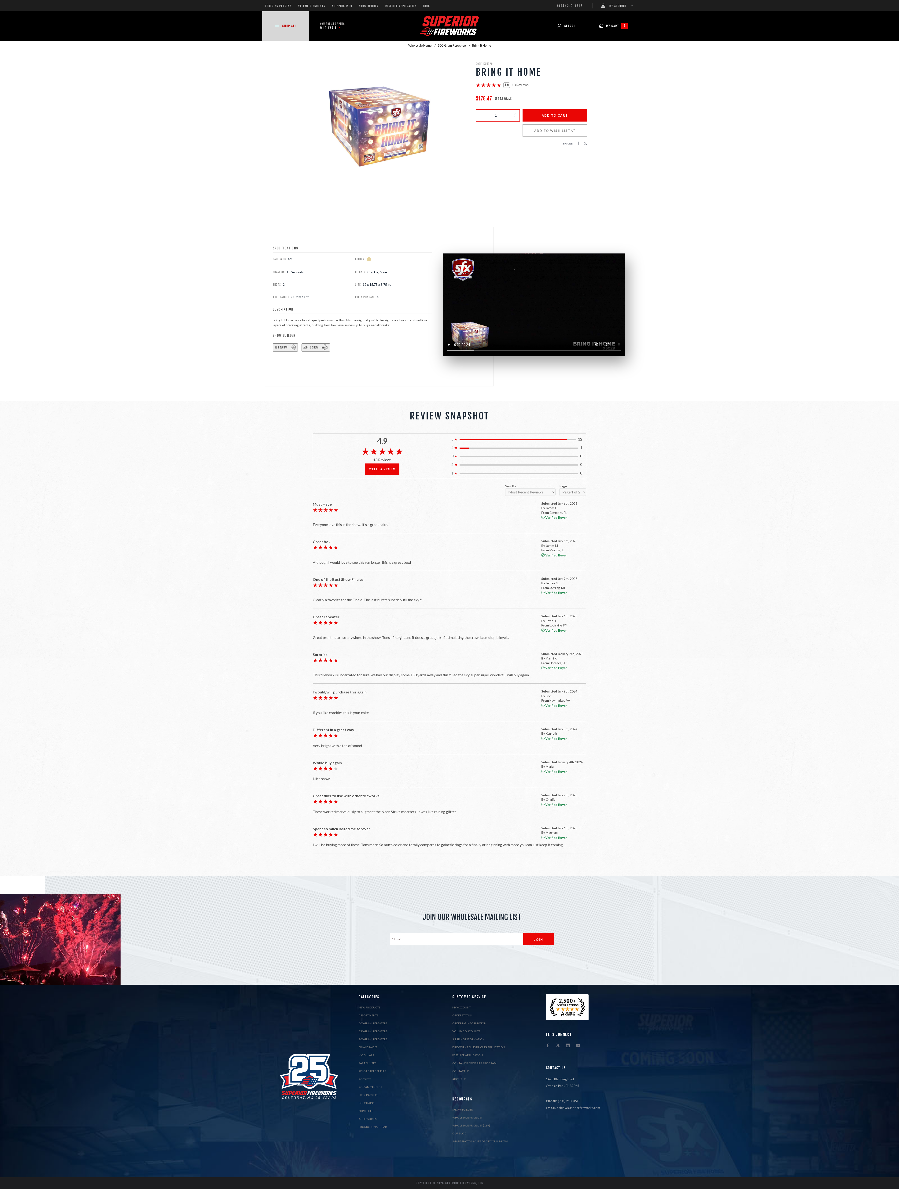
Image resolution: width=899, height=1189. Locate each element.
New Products (369, 1007)
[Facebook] (548, 1045)
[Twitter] (558, 1045)
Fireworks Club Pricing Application (478, 1047)
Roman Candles (370, 1087)
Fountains (366, 1103)
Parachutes (367, 1063)
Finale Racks (368, 1047)
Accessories (367, 1119)
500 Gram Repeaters (373, 1023)
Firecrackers (368, 1095)
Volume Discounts (311, 6)
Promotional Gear (373, 1127)
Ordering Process (278, 6)
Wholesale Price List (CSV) (471, 1125)
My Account (461, 1007)
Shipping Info (342, 6)
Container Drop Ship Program (474, 1063)
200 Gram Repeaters (373, 1039)
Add (555, 115)
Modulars (366, 1055)
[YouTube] (578, 1045)
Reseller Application (401, 6)
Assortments (368, 1015)
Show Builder (369, 6)
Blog (426, 6)
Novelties (366, 1111)
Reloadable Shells (372, 1071)
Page (563, 486)
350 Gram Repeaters (373, 1031)
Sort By (510, 486)
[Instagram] (568, 1045)
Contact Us (460, 1071)
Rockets (365, 1079)
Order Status (462, 1015)
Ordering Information (469, 1023)
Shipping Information (468, 1039)
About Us (459, 1079)
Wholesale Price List (467, 1117)
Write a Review (382, 469)
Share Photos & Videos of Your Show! (480, 1141)
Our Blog (459, 1133)
